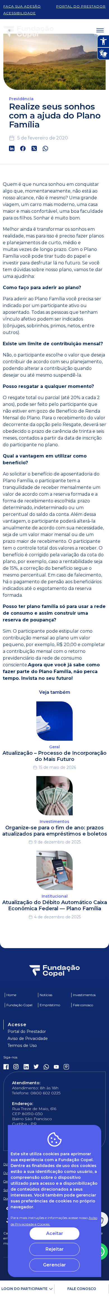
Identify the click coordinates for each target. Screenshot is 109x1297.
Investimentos (84, 995)
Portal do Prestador (27, 1031)
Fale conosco (81, 1289)
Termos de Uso (22, 1045)
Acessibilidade (19, 13)
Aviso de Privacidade (28, 1038)
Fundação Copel (19, 1005)
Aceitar (54, 1233)
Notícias (46, 995)
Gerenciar (54, 1265)
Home (11, 995)
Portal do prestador (81, 6)
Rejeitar (55, 1249)
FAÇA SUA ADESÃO (22, 6)
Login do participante (24, 1289)
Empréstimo (50, 1005)
